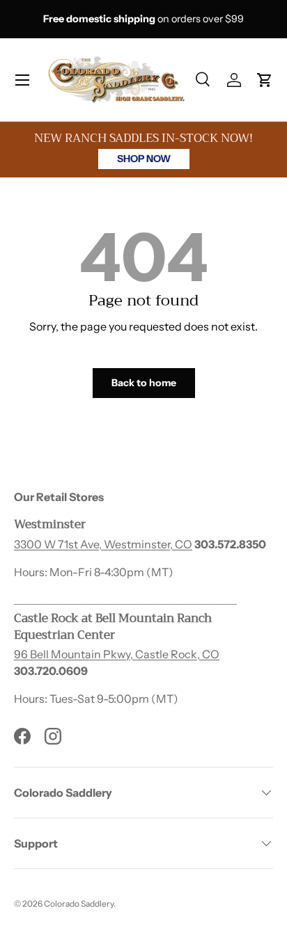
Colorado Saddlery (79, 903)
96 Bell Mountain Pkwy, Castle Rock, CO (116, 654)
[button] (264, 80)
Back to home (143, 382)
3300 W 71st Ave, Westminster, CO (103, 544)
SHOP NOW (144, 158)
